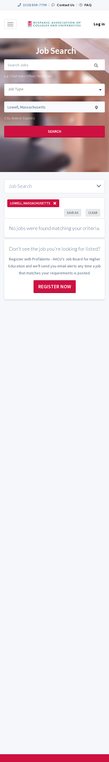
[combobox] (54, 90)
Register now (54, 286)
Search (54, 131)
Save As (73, 213)
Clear (93, 213)
